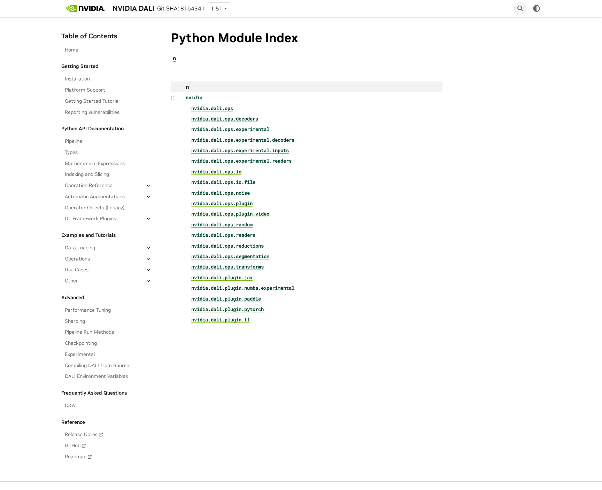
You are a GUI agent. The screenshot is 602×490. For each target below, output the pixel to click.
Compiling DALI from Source (97, 365)
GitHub (72, 445)
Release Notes (81, 434)
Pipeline (73, 141)
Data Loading (80, 247)
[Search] (520, 8)
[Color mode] (536, 8)
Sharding (75, 321)
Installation (77, 79)
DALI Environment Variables (96, 376)
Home (71, 50)
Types (71, 152)
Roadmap (75, 456)
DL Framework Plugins (90, 218)
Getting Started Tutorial (92, 101)
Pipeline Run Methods (89, 332)
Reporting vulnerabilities (92, 112)
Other (71, 281)
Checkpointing (81, 343)
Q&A (70, 405)
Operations (77, 259)
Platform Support (85, 90)
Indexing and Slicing (87, 174)
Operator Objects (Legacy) (94, 207)
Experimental (80, 354)
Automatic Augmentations (95, 196)
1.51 (217, 8)
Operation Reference (89, 185)
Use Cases (76, 269)
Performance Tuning (88, 310)
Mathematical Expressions (95, 163)
